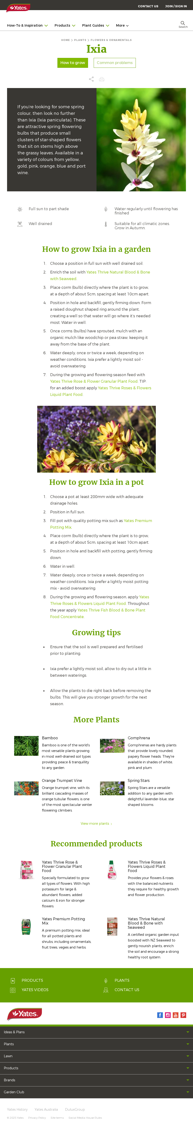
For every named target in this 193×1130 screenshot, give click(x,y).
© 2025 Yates (15, 1118)
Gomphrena (139, 738)
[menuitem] (176, 6)
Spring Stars (139, 780)
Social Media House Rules (85, 1118)
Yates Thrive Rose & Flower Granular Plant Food (94, 381)
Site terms (57, 1118)
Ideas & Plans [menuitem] (14, 1032)
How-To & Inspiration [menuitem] (25, 25)
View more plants (95, 823)
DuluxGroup (75, 1109)
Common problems (115, 63)
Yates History (17, 1109)
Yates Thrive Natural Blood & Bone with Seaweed (146, 923)
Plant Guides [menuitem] (93, 25)
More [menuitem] (120, 25)
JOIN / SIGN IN (176, 6)
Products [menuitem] (62, 25)
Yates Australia (46, 1109)
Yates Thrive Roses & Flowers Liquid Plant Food (147, 866)
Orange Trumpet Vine (62, 780)
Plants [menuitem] (9, 1044)
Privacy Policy (37, 1118)
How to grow (72, 63)
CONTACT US (148, 6)
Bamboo (50, 738)
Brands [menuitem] (9, 1080)
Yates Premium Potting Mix (63, 921)
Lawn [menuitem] (8, 1056)
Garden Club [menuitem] (14, 1092)
